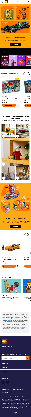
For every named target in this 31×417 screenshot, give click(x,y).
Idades (15, 52)
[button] (2, 1)
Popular (3, 52)
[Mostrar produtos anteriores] (24, 73)
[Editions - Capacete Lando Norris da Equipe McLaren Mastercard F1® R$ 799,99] (8, 131)
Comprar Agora (14, 44)
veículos (16, 328)
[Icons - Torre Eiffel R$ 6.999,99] (8, 173)
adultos (9, 318)
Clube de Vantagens (7, 346)
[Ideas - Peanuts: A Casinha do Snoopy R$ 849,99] (15, 152)
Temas (10, 52)
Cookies (13, 389)
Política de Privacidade (6, 389)
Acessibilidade (5, 392)
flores (7, 330)
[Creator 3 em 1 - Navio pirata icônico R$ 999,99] (23, 173)
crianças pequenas (9, 320)
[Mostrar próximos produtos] (28, 73)
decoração (7, 317)
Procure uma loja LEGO (8, 350)
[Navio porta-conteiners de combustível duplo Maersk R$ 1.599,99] (23, 131)
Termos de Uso (20, 389)
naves (4, 330)
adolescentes (18, 320)
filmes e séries (21, 328)
